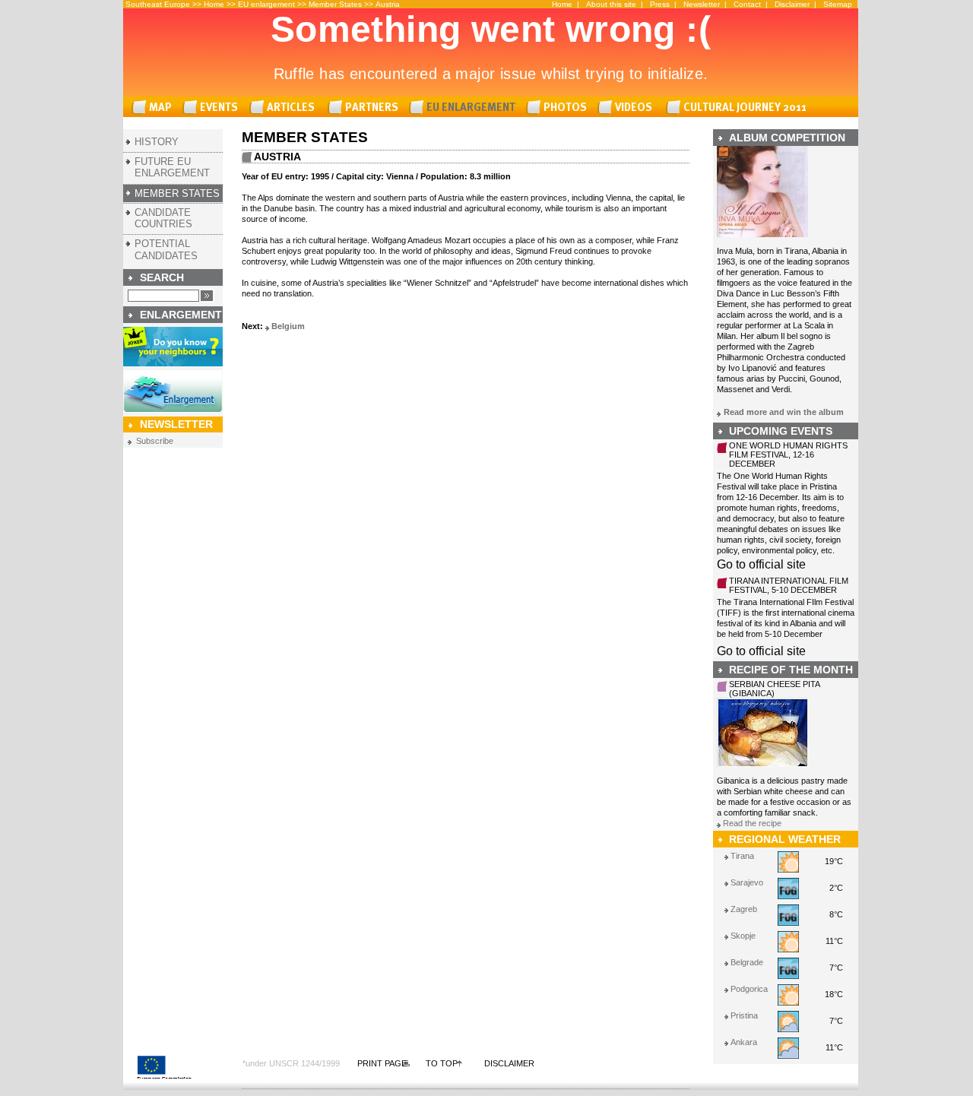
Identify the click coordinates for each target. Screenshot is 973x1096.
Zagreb (744, 909)
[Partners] (365, 108)
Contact (747, 4)
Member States (335, 4)
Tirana (742, 855)
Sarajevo (747, 882)
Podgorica (749, 988)
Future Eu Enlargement (172, 167)
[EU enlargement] (464, 108)
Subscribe (154, 440)
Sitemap (837, 4)
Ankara (744, 1042)
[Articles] (286, 108)
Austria (388, 4)
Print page (382, 1063)
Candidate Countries (163, 218)
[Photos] (559, 108)
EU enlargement (266, 4)
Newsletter (701, 4)
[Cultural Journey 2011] (738, 108)
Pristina (744, 1015)
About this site (611, 4)
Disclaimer (792, 4)
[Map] (154, 108)
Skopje (743, 935)
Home (214, 4)
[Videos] (628, 108)
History (157, 141)
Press (660, 4)
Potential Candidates (166, 249)
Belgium (288, 326)
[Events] (213, 108)
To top (442, 1063)
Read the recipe (752, 823)
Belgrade (747, 962)
